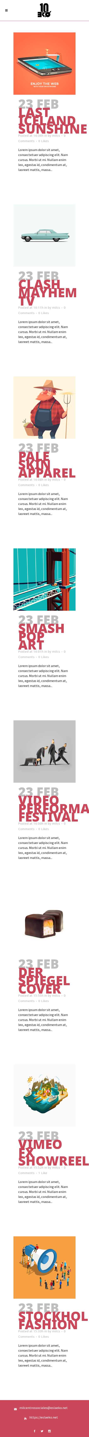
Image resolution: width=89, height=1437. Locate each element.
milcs (56, 135)
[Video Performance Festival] (44, 751)
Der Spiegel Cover (44, 980)
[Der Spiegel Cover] (44, 923)
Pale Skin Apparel (47, 464)
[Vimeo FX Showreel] (44, 1095)
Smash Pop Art (41, 636)
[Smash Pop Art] (44, 579)
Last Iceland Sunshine (52, 120)
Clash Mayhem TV (47, 292)
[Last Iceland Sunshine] (44, 63)
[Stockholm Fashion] (44, 1267)
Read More (29, 181)
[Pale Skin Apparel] (44, 407)
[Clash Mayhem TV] (44, 235)
